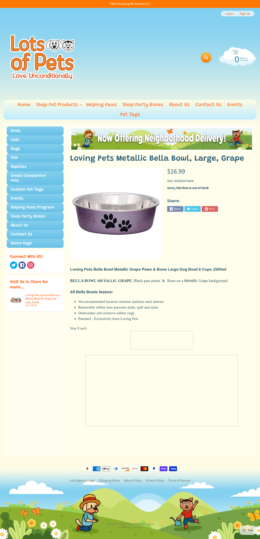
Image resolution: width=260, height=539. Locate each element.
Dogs (15, 149)
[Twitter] (13, 265)
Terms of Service (179, 480)
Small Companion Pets (28, 178)
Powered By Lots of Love (130, 527)
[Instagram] (30, 265)
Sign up (245, 13)
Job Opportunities (82, 480)
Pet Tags (130, 114)
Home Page (21, 243)
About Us (179, 104)
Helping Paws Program (32, 207)
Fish (14, 158)
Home (24, 104)
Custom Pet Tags (27, 190)
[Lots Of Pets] (42, 57)
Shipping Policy (109, 480)
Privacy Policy (155, 480)
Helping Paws (101, 104)
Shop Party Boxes (142, 104)
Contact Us (208, 104)
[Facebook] (22, 265)
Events (234, 104)
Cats (15, 140)
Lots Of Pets (128, 524)
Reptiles (18, 167)
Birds (16, 131)
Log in (229, 13)
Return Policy (133, 480)
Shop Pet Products (59, 106)
